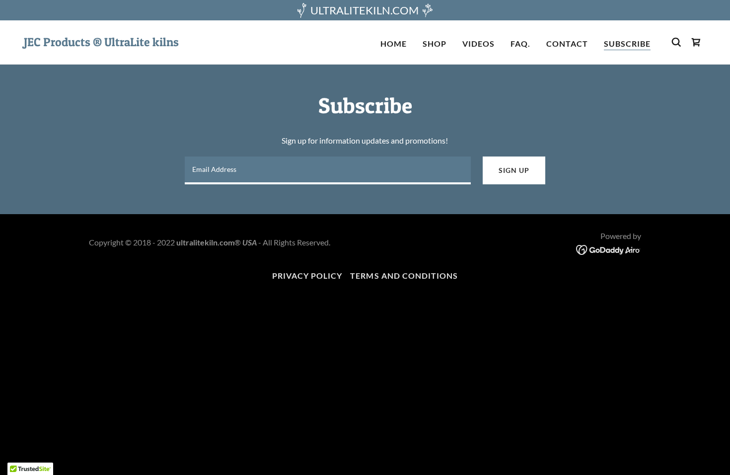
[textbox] (328, 170)
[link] (101, 43)
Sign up (514, 170)
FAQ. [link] (520, 43)
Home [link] (393, 43)
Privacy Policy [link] (307, 275)
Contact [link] (567, 43)
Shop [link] (434, 43)
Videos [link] (478, 43)
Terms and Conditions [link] (403, 275)
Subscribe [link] (627, 43)
